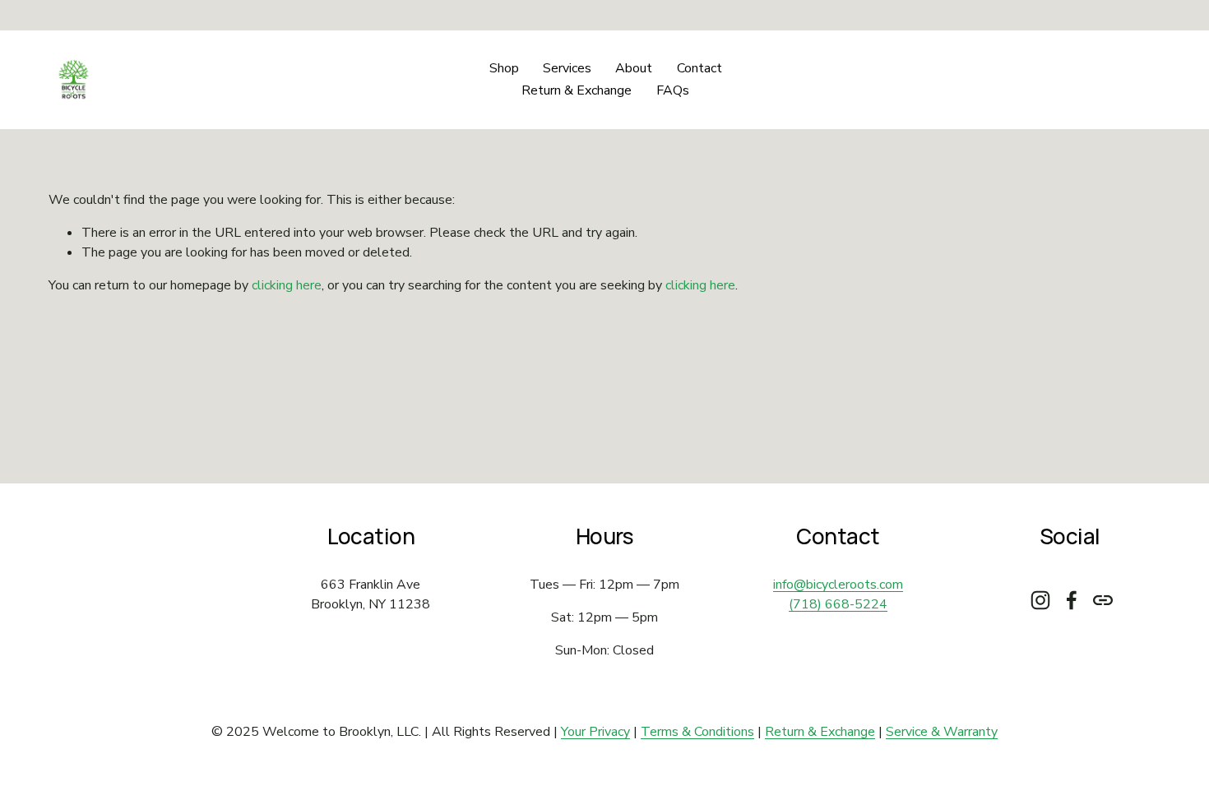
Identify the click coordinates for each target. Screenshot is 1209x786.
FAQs (672, 90)
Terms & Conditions (697, 732)
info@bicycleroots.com (838, 585)
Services (567, 68)
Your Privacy (595, 732)
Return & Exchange (576, 90)
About (633, 68)
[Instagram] (1040, 600)
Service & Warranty (942, 732)
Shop (504, 68)
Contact (699, 68)
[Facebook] (1072, 600)
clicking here (287, 285)
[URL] (1103, 600)
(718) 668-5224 (838, 604)
